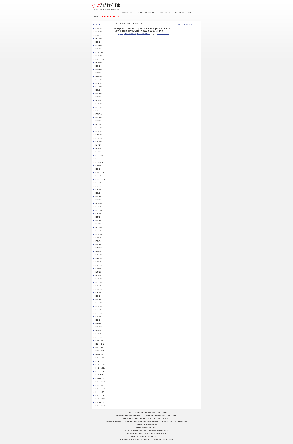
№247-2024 (98, 244)
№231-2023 (98, 303)
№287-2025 (98, 107)
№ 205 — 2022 (100, 389)
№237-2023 (98, 282)
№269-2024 (98, 169)
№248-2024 (98, 241)
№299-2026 (98, 66)
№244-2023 (98, 255)
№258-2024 (98, 207)
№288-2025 (98, 104)
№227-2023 (98, 310)
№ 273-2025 (99, 155)
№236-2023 (98, 286)
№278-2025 (98, 138)
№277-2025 (98, 141)
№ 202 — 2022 (100, 399)
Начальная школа (163, 34)
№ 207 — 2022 (100, 382)
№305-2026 (98, 45)
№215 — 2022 (99, 358)
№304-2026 (98, 49)
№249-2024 (98, 238)
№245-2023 (98, 251)
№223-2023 (98, 330)
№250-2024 (98, 234)
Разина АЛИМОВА (143, 34)
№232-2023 (98, 299)
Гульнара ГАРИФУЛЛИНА (127, 34)
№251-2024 (98, 231)
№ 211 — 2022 (100, 371)
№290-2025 (98, 97)
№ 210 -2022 (99, 375)
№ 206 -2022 (99, 385)
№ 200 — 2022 (100, 402)
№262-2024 (98, 193)
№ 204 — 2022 (100, 392)
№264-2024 (98, 186)
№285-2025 (98, 114)
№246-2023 (98, 248)
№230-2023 (98, 306)
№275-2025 (98, 148)
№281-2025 (98, 128)
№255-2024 (98, 217)
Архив (95, 17)
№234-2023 (98, 292)
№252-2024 (98, 227)
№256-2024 (98, 214)
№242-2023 (98, 262)
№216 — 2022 (99, 354)
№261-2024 (98, 196)
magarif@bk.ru (161, 433)
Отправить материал (111, 17)
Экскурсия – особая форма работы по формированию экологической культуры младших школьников (142, 29)
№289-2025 (98, 100)
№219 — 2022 (99, 344)
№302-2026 (98, 56)
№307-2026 (98, 38)
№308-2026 (98, 35)
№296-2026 (98, 76)
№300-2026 (98, 62)
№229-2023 (98, 313)
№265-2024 (98, 183)
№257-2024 (98, 210)
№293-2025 (98, 87)
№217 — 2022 (99, 347)
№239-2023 (98, 275)
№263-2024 (98, 189)
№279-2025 (98, 135)
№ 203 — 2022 (100, 395)
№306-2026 (98, 42)
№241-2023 (98, 265)
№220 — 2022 (99, 340)
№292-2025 (98, 90)
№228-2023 (98, 316)
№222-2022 (98, 334)
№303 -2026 (99, 52)
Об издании (127, 12)
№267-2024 (98, 176)
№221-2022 (98, 337)
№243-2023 (98, 258)
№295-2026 (98, 80)
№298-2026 (98, 69)
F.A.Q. (190, 12)
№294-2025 (98, 83)
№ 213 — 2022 (100, 365)
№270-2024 (98, 165)
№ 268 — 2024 (100, 172)
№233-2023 (98, 296)
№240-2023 (98, 268)
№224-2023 (98, 327)
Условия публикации (145, 12)
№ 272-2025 (99, 162)
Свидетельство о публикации (171, 12)
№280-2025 (98, 131)
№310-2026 (98, 28)
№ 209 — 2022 (100, 378)
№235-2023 (98, 289)
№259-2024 (98, 203)
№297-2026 (98, 73)
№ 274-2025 (99, 152)
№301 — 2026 (99, 59)
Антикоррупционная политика (159, 430)
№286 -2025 (99, 111)
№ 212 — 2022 (100, 368)
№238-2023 (98, 279)
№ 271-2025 (99, 159)
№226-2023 (98, 320)
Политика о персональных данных (136, 430)
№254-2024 (98, 220)
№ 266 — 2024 (100, 179)
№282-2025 (98, 124)
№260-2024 (98, 200)
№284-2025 (98, 117)
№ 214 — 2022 (100, 361)
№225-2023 (98, 323)
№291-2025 (98, 93)
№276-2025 (98, 145)
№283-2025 (98, 121)
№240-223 (98, 272)
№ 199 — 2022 (100, 406)
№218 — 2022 (99, 351)
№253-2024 (98, 224)
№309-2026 (98, 32)
